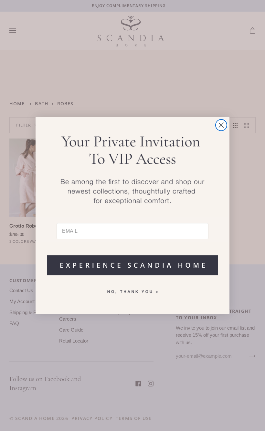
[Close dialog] (221, 125)
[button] (132, 262)
